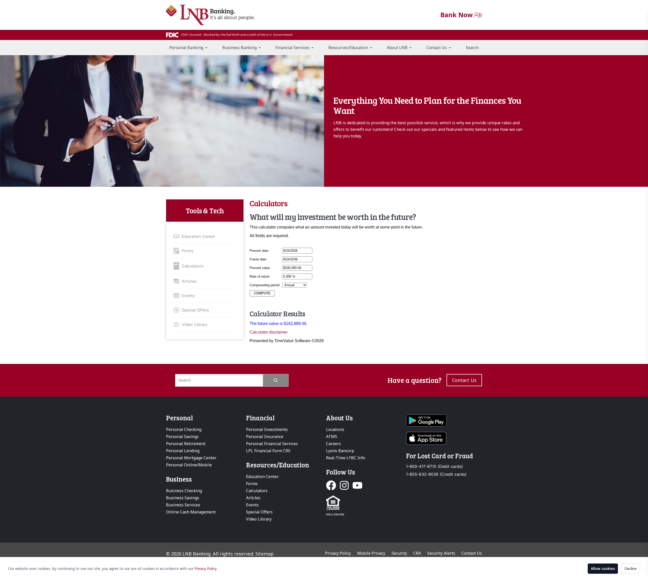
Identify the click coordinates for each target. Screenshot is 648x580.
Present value (260, 268)
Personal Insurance (264, 436)
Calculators (193, 265)
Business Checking (184, 490)
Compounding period (264, 285)
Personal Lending (182, 450)
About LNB (398, 47)
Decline (630, 568)
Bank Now (456, 14)
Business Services (183, 505)
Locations (335, 429)
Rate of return (260, 276)
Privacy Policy (205, 568)
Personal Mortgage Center (191, 458)
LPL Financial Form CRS (268, 450)
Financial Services (292, 47)
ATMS (331, 436)
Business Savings (182, 498)
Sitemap (264, 554)
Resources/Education (348, 47)
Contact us (464, 380)
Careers (333, 443)
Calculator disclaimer (269, 332)
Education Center (198, 236)
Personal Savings (182, 436)
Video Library (195, 324)
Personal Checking (183, 429)
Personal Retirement (186, 443)
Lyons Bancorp (340, 450)
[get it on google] (444, 421)
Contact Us (437, 47)
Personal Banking (186, 47)
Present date (259, 251)
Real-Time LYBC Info (345, 458)
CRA (417, 553)
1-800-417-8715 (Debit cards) (434, 466)
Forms (187, 250)
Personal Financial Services (272, 443)
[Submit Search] (276, 380)
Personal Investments (267, 429)
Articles (189, 281)
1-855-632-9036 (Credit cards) (436, 474)
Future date (258, 259)
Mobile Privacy (371, 553)
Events (188, 295)
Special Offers (195, 310)
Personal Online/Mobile (189, 465)
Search (472, 47)
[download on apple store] (444, 438)
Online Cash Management (191, 512)
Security (399, 553)
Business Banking (240, 47)
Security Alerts (441, 553)
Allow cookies (603, 568)
